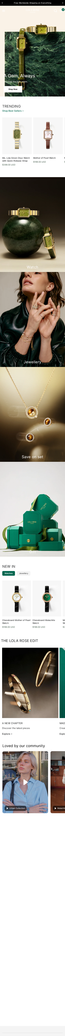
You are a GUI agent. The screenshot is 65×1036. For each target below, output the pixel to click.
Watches (9, 573)
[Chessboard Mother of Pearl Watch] (16, 599)
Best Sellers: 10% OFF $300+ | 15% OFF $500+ (32, 3)
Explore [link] (6, 734)
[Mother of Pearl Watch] (48, 135)
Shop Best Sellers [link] (12, 111)
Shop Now (12, 89)
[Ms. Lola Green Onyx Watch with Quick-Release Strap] (17, 135)
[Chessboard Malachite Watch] (46, 599)
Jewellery (23, 573)
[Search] (55, 11)
